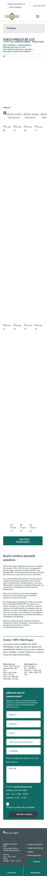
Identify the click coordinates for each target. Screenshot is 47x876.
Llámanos (11, 873)
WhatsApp (35, 873)
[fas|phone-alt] (11, 869)
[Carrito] (44, 16)
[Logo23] (12, 16)
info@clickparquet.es (22, 787)
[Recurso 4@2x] (12, 834)
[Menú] (37, 16)
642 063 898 (21, 790)
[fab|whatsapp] (35, 869)
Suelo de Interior (35, 845)
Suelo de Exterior (35, 848)
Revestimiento (34, 856)
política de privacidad (25, 807)
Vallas (30, 852)
